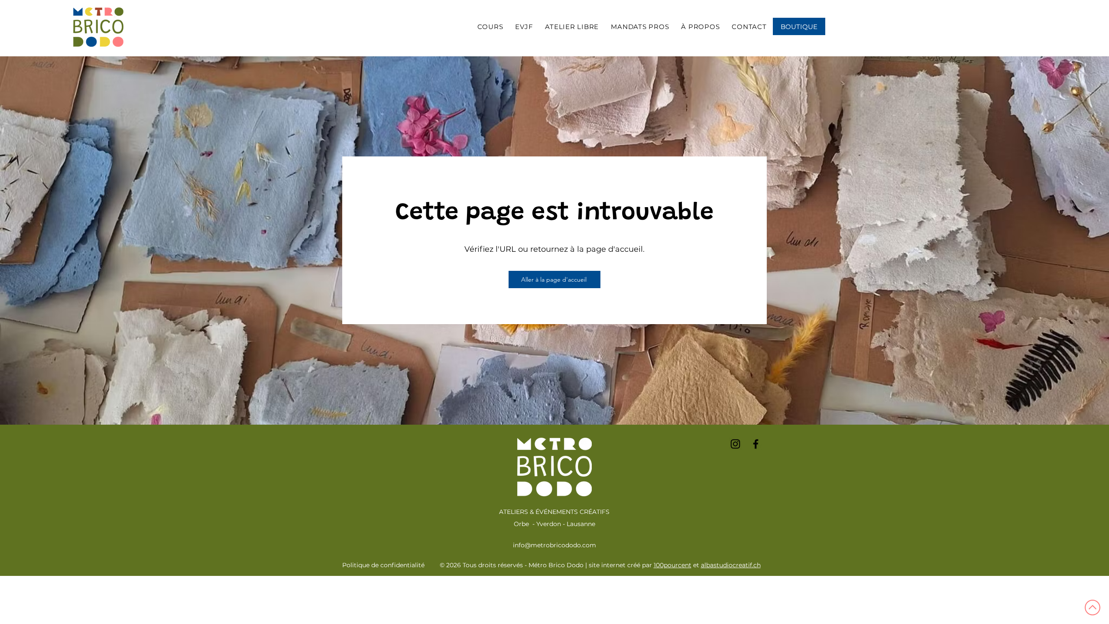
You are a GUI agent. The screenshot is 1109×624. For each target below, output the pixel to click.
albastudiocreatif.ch (731, 565)
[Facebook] (755, 444)
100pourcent (672, 565)
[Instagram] (735, 444)
